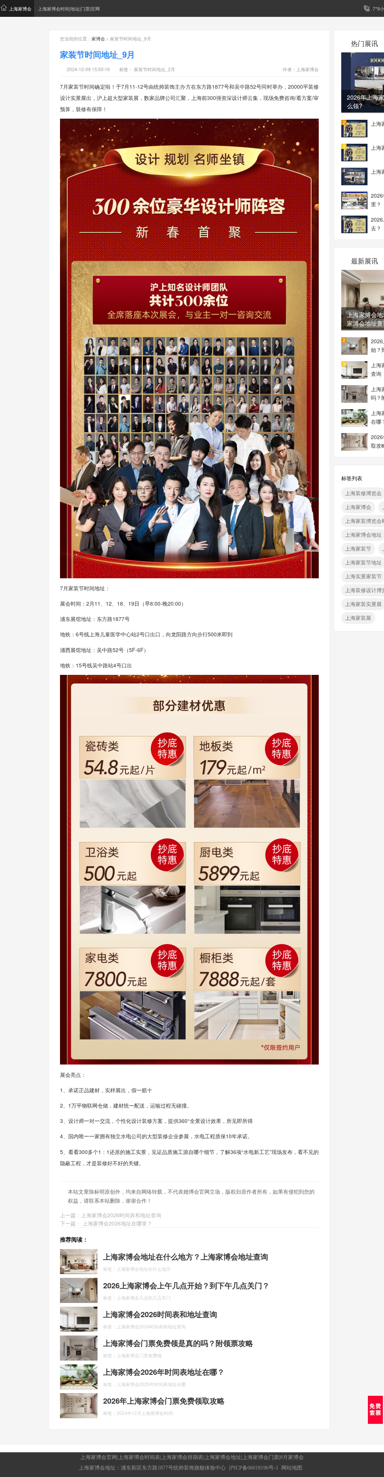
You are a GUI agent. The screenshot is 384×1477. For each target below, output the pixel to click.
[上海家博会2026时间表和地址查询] (79, 1318)
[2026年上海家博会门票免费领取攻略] (79, 1405)
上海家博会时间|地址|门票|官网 (69, 8)
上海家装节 (358, 548)
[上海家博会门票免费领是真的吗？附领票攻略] (79, 1347)
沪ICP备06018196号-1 (253, 1468)
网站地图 (291, 1468)
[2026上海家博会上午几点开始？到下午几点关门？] (79, 1289)
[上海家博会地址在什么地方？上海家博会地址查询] (79, 1260)
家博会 (98, 38)
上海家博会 (20, 8)
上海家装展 (358, 617)
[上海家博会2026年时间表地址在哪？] (79, 1376)
